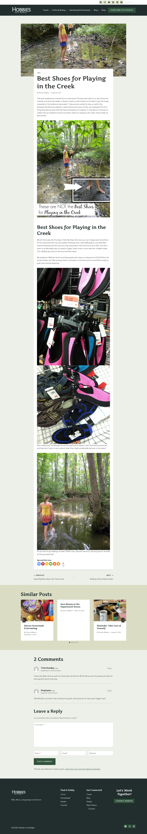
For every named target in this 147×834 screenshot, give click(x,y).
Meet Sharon (91, 805)
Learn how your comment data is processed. (82, 769)
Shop (104, 10)
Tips (38, 73)
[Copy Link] (46, 564)
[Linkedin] (117, 2)
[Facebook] (100, 2)
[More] (58, 564)
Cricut (63, 794)
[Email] (121, 2)
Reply (110, 668)
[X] (130, 826)
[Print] (54, 564)
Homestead (65, 798)
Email (65, 753)
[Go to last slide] (24, 620)
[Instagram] (105, 2)
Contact (91, 809)
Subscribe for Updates (121, 10)
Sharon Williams (44, 93)
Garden (63, 801)
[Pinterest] (113, 2)
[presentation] (37, 610)
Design (89, 801)
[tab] (69, 642)
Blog (88, 798)
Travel (89, 794)
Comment (39, 725)
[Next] (123, 620)
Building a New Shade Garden (101, 577)
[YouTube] (109, 2)
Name (38, 753)
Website (92, 753)
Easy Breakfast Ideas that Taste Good (49, 577)
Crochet (63, 805)
